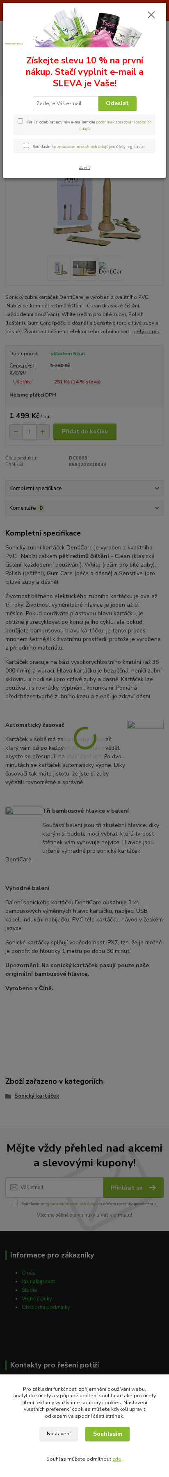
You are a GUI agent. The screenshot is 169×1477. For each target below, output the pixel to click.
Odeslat (117, 103)
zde (116, 1459)
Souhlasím (107, 1434)
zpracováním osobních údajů (82, 146)
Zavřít (84, 167)
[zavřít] (151, 15)
